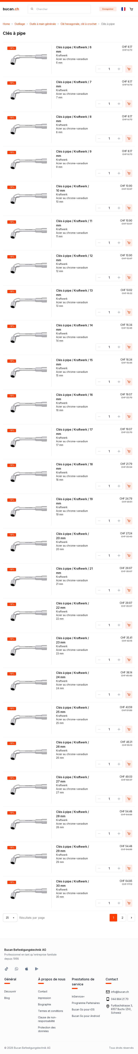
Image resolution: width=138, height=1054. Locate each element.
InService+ (78, 996)
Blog (7, 997)
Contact (42, 991)
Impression (44, 997)
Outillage (20, 23)
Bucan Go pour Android (86, 1015)
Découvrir (10, 991)
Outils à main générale (43, 23)
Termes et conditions (50, 1010)
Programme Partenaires (86, 1002)
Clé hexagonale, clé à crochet (78, 23)
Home (6, 23)
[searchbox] (61, 9)
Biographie (44, 1004)
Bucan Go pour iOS (83, 1009)
